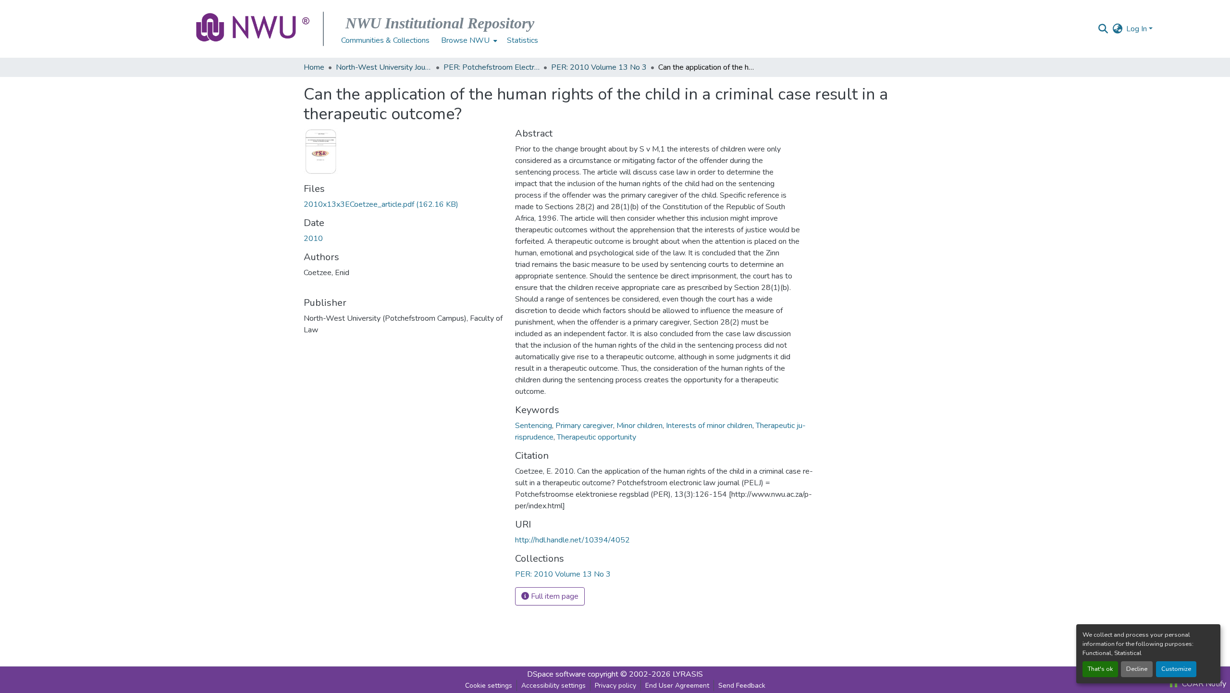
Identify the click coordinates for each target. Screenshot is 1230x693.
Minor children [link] (639, 425)
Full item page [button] (553, 596)
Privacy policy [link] (615, 685)
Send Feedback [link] (741, 685)
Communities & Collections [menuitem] (385, 40)
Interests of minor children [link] (709, 425)
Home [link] (314, 67)
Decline (1136, 669)
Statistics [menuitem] (522, 40)
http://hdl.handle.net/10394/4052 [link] (572, 540)
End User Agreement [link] (677, 685)
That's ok (1100, 669)
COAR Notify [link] (1203, 684)
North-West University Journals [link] (384, 67)
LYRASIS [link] (688, 674)
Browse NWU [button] (465, 40)
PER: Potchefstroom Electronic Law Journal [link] (491, 67)
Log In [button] (1137, 29)
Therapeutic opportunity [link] (596, 437)
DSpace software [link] (556, 674)
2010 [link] (313, 238)
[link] (404, 204)
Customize (1176, 669)
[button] (253, 29)
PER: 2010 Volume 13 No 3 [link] (599, 67)
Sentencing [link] (533, 425)
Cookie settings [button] (488, 685)
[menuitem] (468, 40)
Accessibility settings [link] (553, 685)
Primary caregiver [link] (584, 425)
